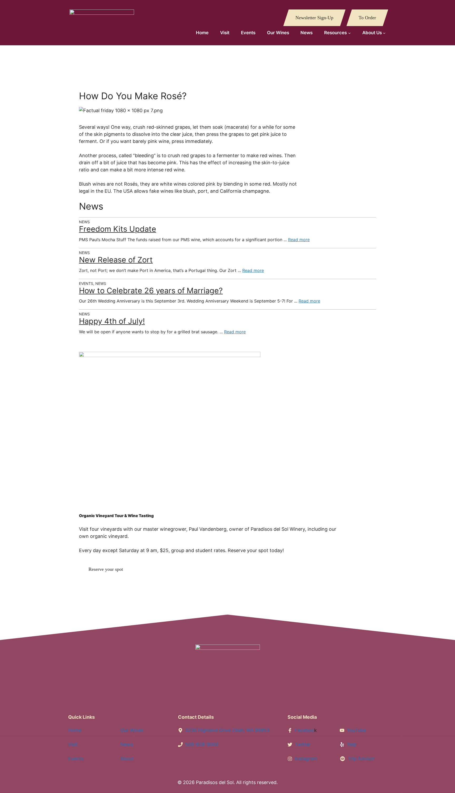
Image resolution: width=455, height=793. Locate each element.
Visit (73, 744)
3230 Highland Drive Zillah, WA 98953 (227, 730)
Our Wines (131, 730)
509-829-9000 (201, 744)
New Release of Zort (116, 259)
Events (75, 758)
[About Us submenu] (384, 33)
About (127, 758)
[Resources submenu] (349, 33)
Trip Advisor (361, 758)
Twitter (303, 744)
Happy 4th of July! (112, 321)
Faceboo (304, 730)
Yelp (351, 744)
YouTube (356, 730)
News (126, 744)
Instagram (306, 758)
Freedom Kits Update (117, 229)
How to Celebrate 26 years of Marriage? (151, 290)
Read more (299, 239)
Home (74, 730)
